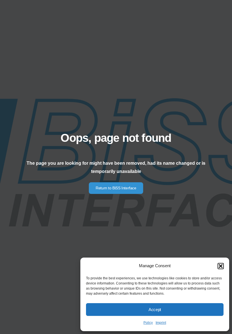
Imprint (161, 323)
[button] (221, 266)
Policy (148, 323)
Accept (155, 309)
